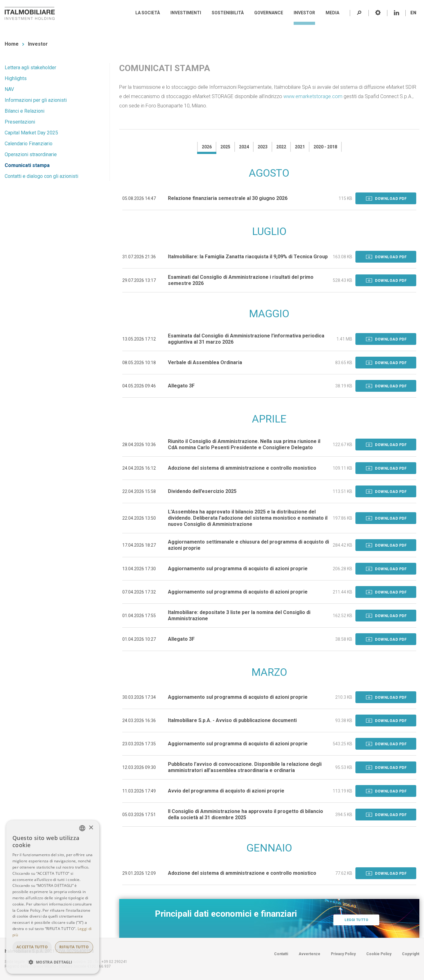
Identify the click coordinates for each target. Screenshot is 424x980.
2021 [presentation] (300, 146)
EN (413, 12)
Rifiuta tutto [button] (74, 947)
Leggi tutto (356, 920)
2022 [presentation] (281, 146)
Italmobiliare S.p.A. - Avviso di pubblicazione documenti (232, 720)
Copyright (410, 954)
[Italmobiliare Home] (30, 13)
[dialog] (52, 897)
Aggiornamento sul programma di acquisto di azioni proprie (238, 568)
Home (12, 44)
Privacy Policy (343, 954)
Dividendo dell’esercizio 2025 (202, 491)
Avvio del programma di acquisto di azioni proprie (226, 791)
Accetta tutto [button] (32, 947)
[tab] (206, 147)
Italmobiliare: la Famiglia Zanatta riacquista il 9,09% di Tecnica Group (248, 257)
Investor (38, 44)
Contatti (281, 954)
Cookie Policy (378, 954)
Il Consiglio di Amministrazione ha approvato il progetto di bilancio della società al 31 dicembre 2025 (245, 814)
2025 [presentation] (225, 146)
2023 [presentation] (263, 146)
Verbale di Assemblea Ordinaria (205, 362)
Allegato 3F (181, 386)
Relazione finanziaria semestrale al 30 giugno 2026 (227, 198)
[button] (52, 962)
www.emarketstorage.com (312, 96)
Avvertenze (309, 954)
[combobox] (82, 828)
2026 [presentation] (207, 146)
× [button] (90, 827)
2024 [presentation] (244, 146)
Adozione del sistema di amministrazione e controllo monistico (242, 468)
